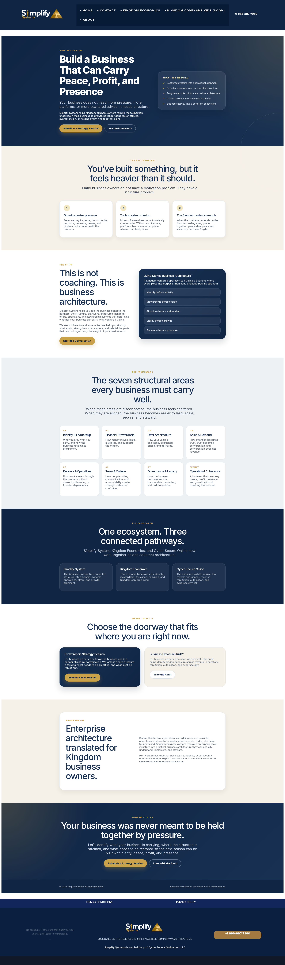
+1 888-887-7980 (237, 933)
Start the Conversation (77, 340)
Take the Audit (162, 674)
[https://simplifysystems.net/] (46, 14)
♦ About (87, 19)
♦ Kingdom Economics (140, 10)
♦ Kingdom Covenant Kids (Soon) (195, 10)
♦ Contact (106, 10)
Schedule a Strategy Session (81, 128)
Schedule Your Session (82, 677)
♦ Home (86, 10)
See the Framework (120, 128)
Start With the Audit (165, 863)
